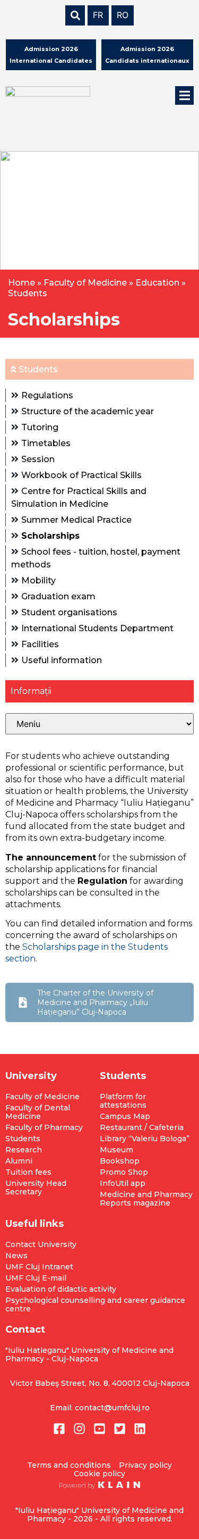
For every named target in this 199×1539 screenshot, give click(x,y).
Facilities (40, 644)
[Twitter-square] (120, 1429)
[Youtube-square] (99, 1429)
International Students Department (97, 628)
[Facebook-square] (59, 1429)
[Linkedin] (140, 1429)
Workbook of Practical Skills (81, 475)
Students (27, 293)
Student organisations (69, 612)
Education (157, 283)
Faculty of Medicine (85, 283)
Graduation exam (58, 596)
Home (21, 283)
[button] (184, 95)
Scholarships (50, 536)
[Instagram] (79, 1429)
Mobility (38, 580)
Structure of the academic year (87, 411)
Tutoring (39, 427)
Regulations (47, 395)
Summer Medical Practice (76, 520)
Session (38, 459)
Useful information (61, 660)
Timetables (46, 443)
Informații (31, 691)
